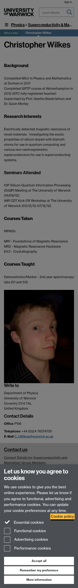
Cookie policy (62, 516)
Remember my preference (39, 570)
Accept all (39, 561)
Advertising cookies (30, 539)
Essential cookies (28, 522)
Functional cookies (29, 531)
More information (39, 580)
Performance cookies (32, 548)
